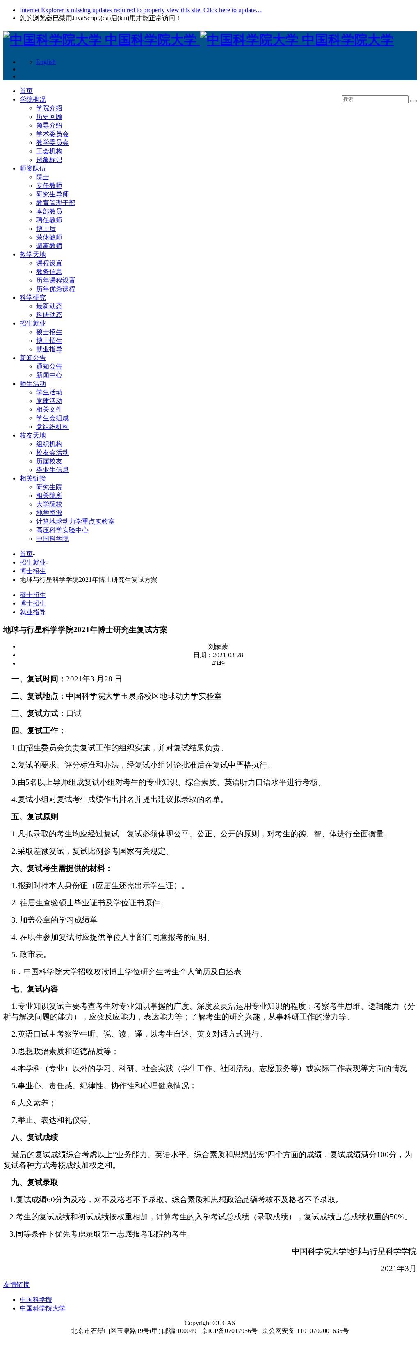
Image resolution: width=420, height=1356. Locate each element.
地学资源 (49, 512)
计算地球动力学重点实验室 (75, 521)
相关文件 (49, 409)
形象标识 (49, 159)
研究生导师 (52, 194)
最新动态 (49, 306)
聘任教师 (49, 220)
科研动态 (49, 314)
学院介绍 (49, 108)
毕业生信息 (52, 469)
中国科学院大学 (43, 1308)
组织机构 (49, 443)
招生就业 (33, 323)
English (46, 61)
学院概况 (33, 99)
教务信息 (49, 271)
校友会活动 (52, 452)
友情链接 (16, 1284)
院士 (42, 176)
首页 (26, 90)
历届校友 (49, 461)
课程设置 (49, 263)
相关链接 (33, 478)
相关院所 (49, 495)
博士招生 (49, 340)
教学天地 (33, 254)
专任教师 (49, 185)
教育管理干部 (55, 202)
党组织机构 (52, 426)
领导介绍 (49, 125)
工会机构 (49, 151)
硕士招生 (49, 331)
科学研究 (33, 297)
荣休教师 (49, 237)
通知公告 (49, 366)
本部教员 (49, 211)
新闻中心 (49, 374)
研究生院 (49, 486)
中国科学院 (52, 538)
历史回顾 (49, 116)
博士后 (46, 228)
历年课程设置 (55, 280)
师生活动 (33, 383)
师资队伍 (33, 168)
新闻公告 (33, 357)
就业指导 (49, 349)
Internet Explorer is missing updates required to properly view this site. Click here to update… (141, 10)
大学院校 (49, 504)
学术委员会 (52, 133)
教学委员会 (52, 142)
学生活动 (49, 392)
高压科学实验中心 (62, 529)
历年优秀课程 (55, 288)
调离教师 (49, 245)
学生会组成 (52, 418)
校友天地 (33, 435)
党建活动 (49, 400)
